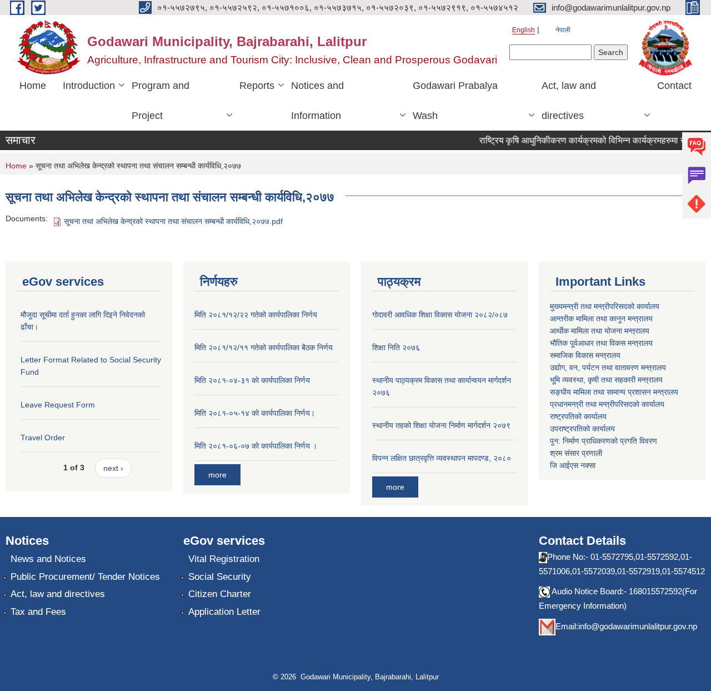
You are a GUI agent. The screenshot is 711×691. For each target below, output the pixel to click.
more (217, 474)
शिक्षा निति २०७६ (396, 347)
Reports (256, 85)
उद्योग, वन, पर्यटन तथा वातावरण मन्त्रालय (608, 367)
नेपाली (562, 30)
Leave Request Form (58, 404)
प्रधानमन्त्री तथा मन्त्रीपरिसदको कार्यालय (607, 404)
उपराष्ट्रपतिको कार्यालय (582, 428)
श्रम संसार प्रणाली (576, 453)
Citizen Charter (219, 594)
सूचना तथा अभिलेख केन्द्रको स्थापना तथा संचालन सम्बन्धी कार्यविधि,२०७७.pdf (173, 221)
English (523, 30)
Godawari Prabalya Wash (455, 100)
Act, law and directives (569, 100)
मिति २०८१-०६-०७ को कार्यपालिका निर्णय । (255, 445)
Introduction (89, 85)
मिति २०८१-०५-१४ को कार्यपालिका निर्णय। (254, 413)
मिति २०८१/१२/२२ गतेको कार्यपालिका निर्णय (255, 314)
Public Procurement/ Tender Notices (85, 576)
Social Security (219, 576)
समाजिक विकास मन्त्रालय (585, 355)
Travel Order (43, 437)
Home (32, 85)
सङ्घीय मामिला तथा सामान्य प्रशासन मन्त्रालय (614, 391)
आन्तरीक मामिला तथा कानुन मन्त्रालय (601, 318)
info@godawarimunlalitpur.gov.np (637, 626)
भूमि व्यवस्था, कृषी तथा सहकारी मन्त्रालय (606, 379)
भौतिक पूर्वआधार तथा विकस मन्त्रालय (601, 343)
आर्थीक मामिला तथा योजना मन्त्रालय (599, 330)
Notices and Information (317, 100)
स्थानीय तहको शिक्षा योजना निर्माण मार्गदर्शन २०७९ (441, 425)
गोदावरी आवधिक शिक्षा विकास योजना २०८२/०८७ (440, 314)
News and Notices (48, 559)
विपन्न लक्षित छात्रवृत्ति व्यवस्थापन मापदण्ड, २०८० (441, 458)
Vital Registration (223, 559)
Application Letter (224, 612)
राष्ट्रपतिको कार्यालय (578, 416)
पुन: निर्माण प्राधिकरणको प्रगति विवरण (603, 440)
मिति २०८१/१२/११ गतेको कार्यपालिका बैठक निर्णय (263, 347)
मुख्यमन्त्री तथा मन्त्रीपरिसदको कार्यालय (604, 306)
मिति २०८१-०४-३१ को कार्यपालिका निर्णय (252, 380)
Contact (674, 85)
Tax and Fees (38, 612)
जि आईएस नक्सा (572, 465)
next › (113, 468)
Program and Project (160, 100)
